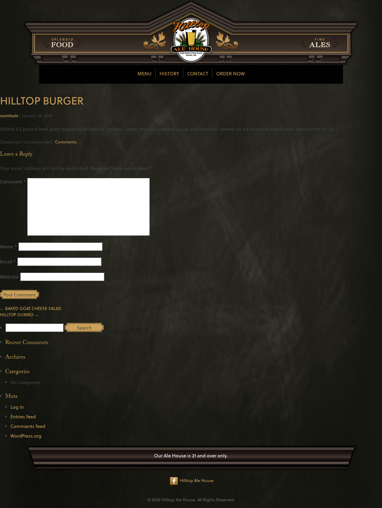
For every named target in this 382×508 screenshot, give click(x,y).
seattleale (9, 115)
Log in (17, 406)
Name (8, 246)
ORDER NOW (230, 73)
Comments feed (27, 426)
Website (9, 276)
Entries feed (23, 416)
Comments (66, 142)
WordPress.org (25, 435)
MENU (144, 73)
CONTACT (197, 73)
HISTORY (169, 73)
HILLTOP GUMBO (19, 315)
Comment (13, 181)
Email (8, 261)
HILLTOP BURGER (42, 100)
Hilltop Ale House (197, 480)
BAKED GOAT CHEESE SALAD (30, 308)
